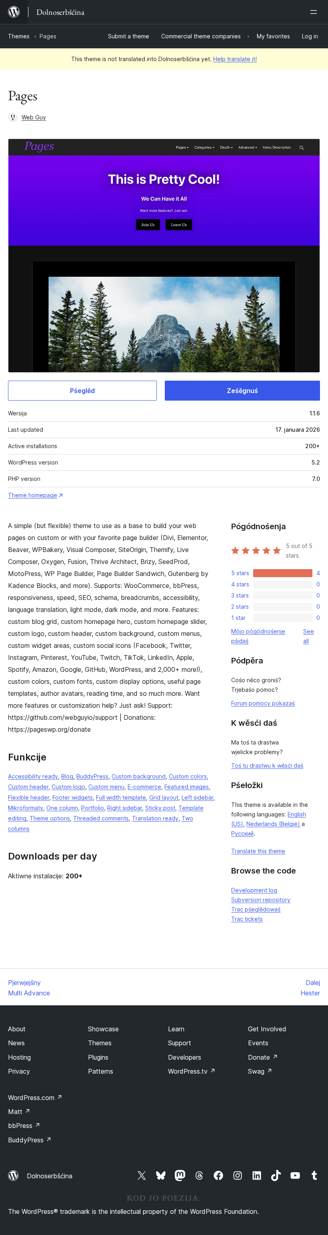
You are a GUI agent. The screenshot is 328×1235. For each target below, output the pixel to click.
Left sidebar (197, 797)
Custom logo (68, 786)
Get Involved (267, 1029)
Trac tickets (247, 918)
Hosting (19, 1057)
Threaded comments (101, 818)
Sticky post (160, 807)
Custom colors (188, 776)
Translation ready (155, 818)
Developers (184, 1057)
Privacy (19, 1071)
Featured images (186, 786)
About (17, 1029)
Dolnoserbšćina (49, 1176)
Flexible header (28, 797)
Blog (67, 776)
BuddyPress (92, 776)
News (16, 1043)
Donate (263, 1057)
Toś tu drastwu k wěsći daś (267, 765)
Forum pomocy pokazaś (263, 703)
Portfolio (92, 807)
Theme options (50, 818)
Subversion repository (260, 899)
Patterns (100, 1071)
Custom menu (106, 786)
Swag (260, 1071)
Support (179, 1043)
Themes (19, 36)
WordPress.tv (192, 1071)
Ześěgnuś (242, 391)
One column (62, 807)
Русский (242, 833)
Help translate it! (235, 59)
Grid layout (163, 797)
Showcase (103, 1029)
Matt (19, 1112)
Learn (176, 1029)
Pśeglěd (82, 391)
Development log (254, 890)
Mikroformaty (25, 807)
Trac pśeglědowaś (255, 909)
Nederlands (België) (273, 823)
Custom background (139, 776)
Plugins (98, 1057)
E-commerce (144, 786)
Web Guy (34, 117)
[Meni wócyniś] (315, 12)
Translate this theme (258, 851)
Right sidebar (124, 807)
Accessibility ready (33, 776)
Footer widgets (72, 797)
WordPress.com (35, 1098)
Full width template (121, 797)
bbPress (24, 1126)
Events (258, 1043)
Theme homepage (32, 495)
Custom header (28, 786)
